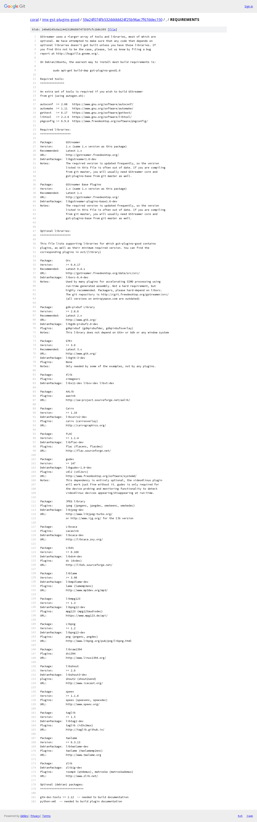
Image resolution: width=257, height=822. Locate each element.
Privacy (35, 816)
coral (34, 19)
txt (240, 816)
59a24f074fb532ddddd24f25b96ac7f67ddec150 (122, 19)
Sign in (249, 6)
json (250, 816)
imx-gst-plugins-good (60, 19)
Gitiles (24, 816)
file (112, 29)
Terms (46, 816)
